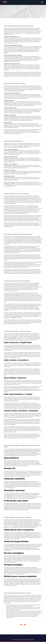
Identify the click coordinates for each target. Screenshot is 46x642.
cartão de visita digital (25, 250)
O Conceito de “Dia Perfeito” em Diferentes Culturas (17, 331)
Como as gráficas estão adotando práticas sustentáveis (18, 234)
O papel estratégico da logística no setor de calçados (17, 517)
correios (25, 205)
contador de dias (23, 338)
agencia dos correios (8, 525)
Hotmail (14, 601)
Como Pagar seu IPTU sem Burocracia (13, 141)
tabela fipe (11, 296)
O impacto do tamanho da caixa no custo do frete (16, 193)
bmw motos (22, 33)
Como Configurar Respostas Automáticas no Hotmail (17, 593)
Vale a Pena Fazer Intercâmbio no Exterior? (15, 83)
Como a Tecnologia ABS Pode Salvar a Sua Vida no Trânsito (19, 26)
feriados (5, 454)
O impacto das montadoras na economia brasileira (17, 281)
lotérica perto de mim (10, 145)
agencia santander (24, 88)
